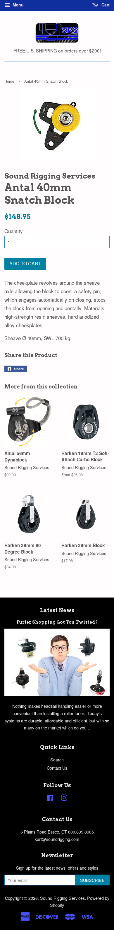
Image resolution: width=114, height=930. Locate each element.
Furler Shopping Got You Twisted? (57, 622)
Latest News (57, 610)
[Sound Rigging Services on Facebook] (50, 798)
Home (9, 81)
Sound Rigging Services (62, 898)
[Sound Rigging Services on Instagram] (64, 798)
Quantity (13, 231)
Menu (17, 5)
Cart (105, 5)
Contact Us (57, 768)
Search (57, 759)
